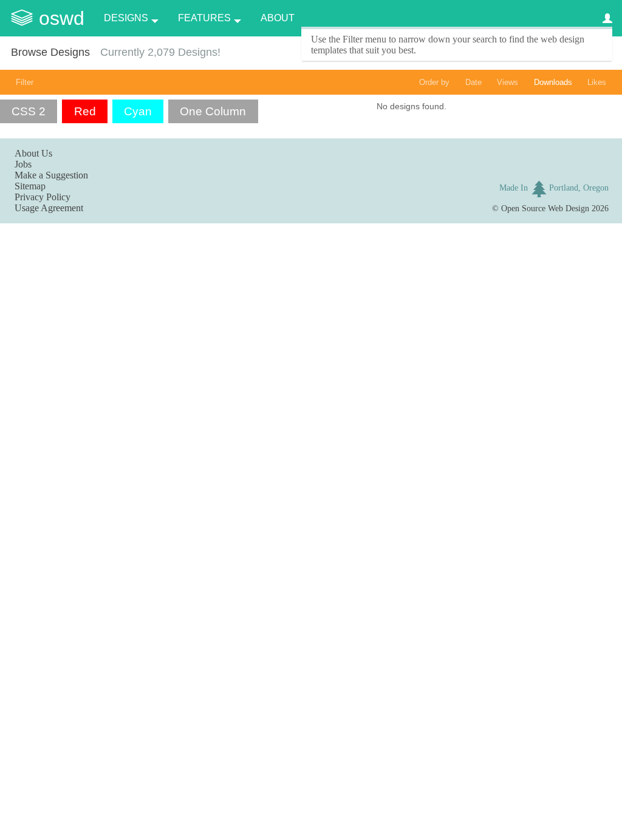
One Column (213, 111)
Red (85, 111)
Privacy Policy (42, 197)
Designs (126, 18)
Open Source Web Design (545, 208)
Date (473, 82)
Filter (24, 82)
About (278, 18)
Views (507, 82)
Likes (596, 82)
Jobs (23, 164)
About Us (33, 153)
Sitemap (30, 186)
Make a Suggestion (51, 175)
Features (204, 18)
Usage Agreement (49, 208)
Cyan (138, 111)
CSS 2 (29, 111)
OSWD (61, 18)
